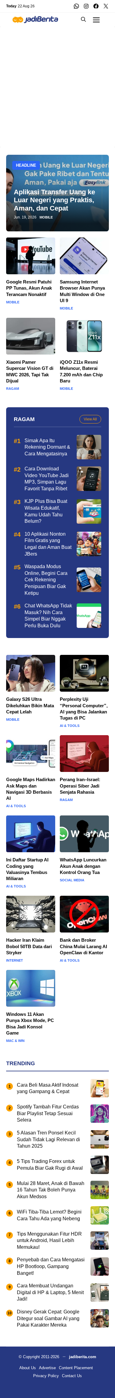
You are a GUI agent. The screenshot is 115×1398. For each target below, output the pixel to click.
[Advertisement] (57, 83)
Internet (14, 960)
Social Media (72, 880)
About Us (27, 1368)
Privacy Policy (46, 1375)
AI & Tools (69, 725)
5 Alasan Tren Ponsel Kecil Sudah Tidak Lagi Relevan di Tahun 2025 (48, 1139)
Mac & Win (15, 1041)
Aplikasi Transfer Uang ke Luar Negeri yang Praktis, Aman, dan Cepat (54, 200)
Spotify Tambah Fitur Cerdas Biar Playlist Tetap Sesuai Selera (48, 1113)
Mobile (46, 217)
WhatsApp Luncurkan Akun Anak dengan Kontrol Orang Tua (83, 866)
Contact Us (72, 1375)
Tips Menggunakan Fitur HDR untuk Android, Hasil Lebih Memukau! (49, 1240)
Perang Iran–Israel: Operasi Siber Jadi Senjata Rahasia (80, 786)
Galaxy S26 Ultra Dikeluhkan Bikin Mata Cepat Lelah (30, 705)
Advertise (47, 1368)
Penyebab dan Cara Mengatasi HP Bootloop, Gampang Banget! (51, 1266)
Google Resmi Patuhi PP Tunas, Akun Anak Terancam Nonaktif (29, 288)
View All (90, 419)
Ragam (12, 388)
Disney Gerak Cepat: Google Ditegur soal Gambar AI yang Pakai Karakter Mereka (48, 1318)
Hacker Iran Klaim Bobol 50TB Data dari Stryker (29, 946)
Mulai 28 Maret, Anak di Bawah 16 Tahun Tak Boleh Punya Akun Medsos (50, 1190)
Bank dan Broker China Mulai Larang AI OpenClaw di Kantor (83, 946)
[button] (83, 19)
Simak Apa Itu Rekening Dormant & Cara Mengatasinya (47, 447)
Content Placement (76, 1368)
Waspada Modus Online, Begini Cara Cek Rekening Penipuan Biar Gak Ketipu (46, 579)
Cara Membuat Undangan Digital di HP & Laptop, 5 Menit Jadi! (50, 1292)
